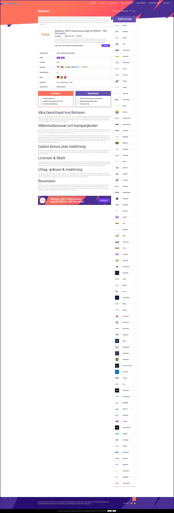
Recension (79, 36)
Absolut (109, 510)
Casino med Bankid (141, 3)
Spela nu (106, 46)
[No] (172, 511)
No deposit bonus (113, 3)
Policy (114, 510)
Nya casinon (102, 3)
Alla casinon (166, 3)
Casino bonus (93, 3)
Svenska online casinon (154, 3)
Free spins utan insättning (127, 3)
